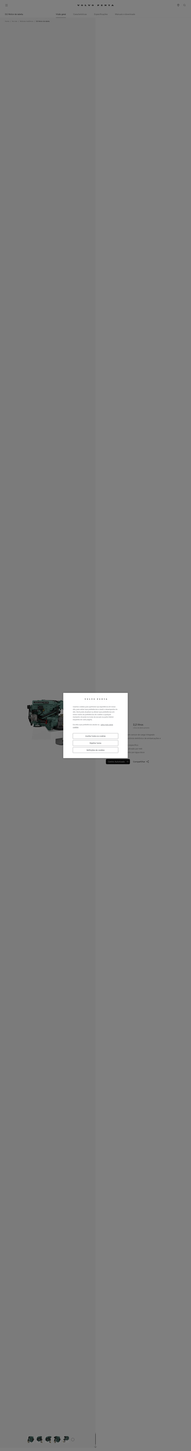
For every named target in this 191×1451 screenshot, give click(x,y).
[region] (95, 725)
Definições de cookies (96, 750)
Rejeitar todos (95, 743)
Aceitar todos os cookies (95, 736)
